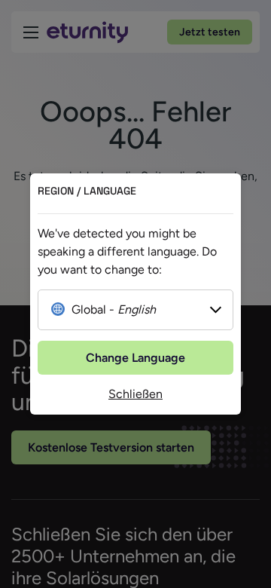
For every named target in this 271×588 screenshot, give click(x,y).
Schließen (135, 394)
